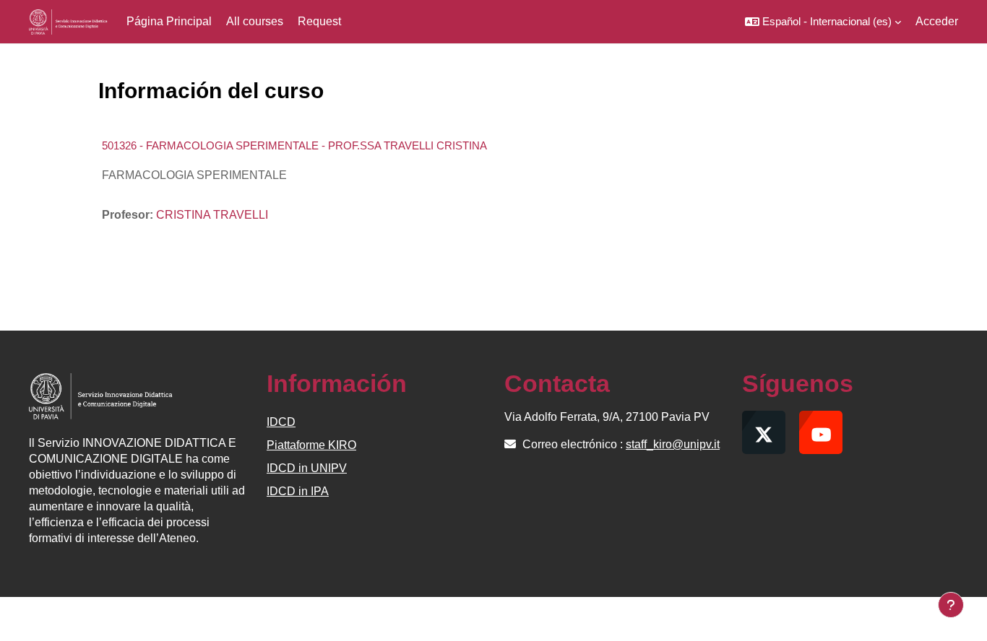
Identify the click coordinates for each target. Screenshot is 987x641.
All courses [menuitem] (254, 21)
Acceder (936, 21)
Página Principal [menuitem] (169, 21)
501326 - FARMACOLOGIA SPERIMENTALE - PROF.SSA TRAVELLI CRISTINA (294, 145)
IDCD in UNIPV (307, 468)
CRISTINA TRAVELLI (212, 215)
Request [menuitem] (319, 21)
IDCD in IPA (298, 491)
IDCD (281, 422)
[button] (823, 21)
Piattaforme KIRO (311, 445)
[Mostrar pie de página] (951, 605)
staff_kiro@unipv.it (673, 444)
